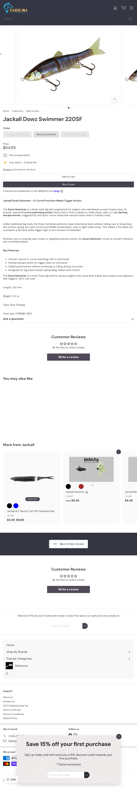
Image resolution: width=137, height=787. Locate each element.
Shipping (7, 169)
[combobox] (68, 19)
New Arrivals (32, 111)
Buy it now (69, 184)
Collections (17, 111)
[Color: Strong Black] (9, 505)
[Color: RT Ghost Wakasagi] (22, 415)
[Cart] (123, 8)
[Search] (130, 19)
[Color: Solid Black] (68, 486)
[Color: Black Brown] (81, 486)
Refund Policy (10, 718)
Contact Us (9, 701)
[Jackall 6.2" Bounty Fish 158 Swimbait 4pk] (32, 487)
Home (6, 111)
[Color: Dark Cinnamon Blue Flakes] (74, 486)
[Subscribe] (87, 775)
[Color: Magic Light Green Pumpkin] (87, 486)
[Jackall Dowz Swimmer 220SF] (25, 409)
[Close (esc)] (119, 736)
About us (8, 697)
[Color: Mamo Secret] (127, 486)
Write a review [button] (68, 357)
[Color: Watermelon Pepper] (22, 505)
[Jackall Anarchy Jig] (91, 477)
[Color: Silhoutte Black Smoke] (133, 486)
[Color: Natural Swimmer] (15, 415)
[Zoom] (114, 99)
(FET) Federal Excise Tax (15, 705)
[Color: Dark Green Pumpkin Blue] (15, 505)
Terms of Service (12, 709)
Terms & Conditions (13, 714)
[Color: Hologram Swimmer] (9, 415)
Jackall (28, 444)
